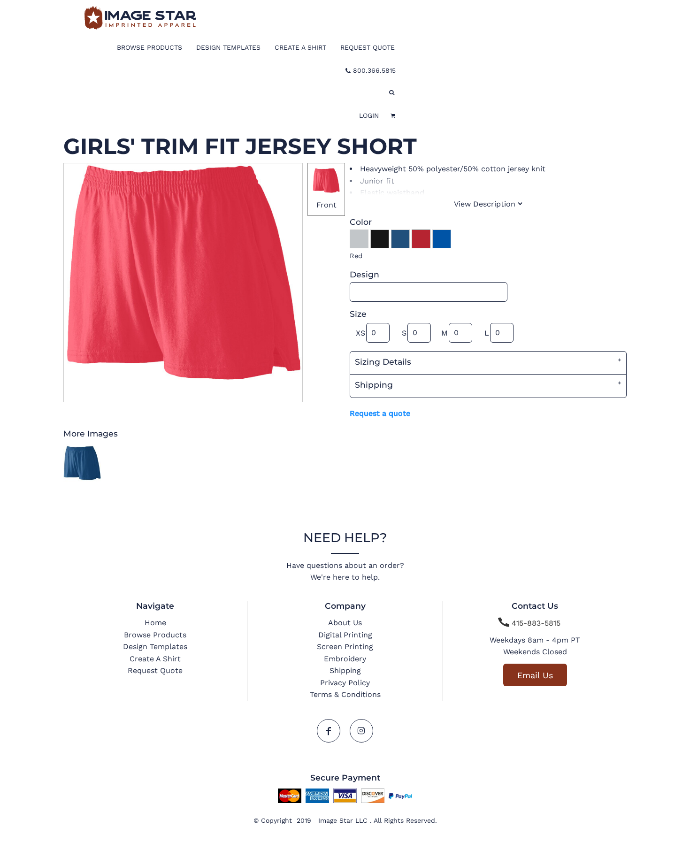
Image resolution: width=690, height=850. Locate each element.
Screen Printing (345, 646)
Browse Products (155, 634)
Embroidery (345, 658)
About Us (345, 622)
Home (155, 622)
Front (326, 204)
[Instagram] (361, 731)
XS (360, 333)
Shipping (345, 670)
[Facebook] (328, 731)
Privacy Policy (345, 682)
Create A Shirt (155, 658)
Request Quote (155, 670)
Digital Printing (345, 634)
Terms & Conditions (345, 694)
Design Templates (155, 646)
